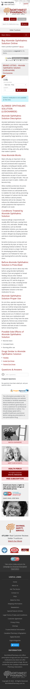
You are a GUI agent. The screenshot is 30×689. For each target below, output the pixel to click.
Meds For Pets (15, 600)
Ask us (21, 47)
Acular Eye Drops (8, 361)
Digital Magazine (15, 640)
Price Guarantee (8, 73)
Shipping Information (15, 604)
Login (6, 19)
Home (15, 582)
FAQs (15, 596)
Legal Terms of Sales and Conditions (15, 615)
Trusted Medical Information (15, 630)
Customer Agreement (15, 619)
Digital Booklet (15, 637)
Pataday (6, 358)
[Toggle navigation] (26, 35)
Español (26, 3)
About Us (15, 586)
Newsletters (15, 607)
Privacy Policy (15, 622)
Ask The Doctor (15, 589)
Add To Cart (22, 90)
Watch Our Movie (15, 541)
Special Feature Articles (15, 611)
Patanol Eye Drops (9, 364)
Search (25, 24)
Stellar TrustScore (15, 30)
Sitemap (15, 626)
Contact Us (15, 593)
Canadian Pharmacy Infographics (15, 633)
